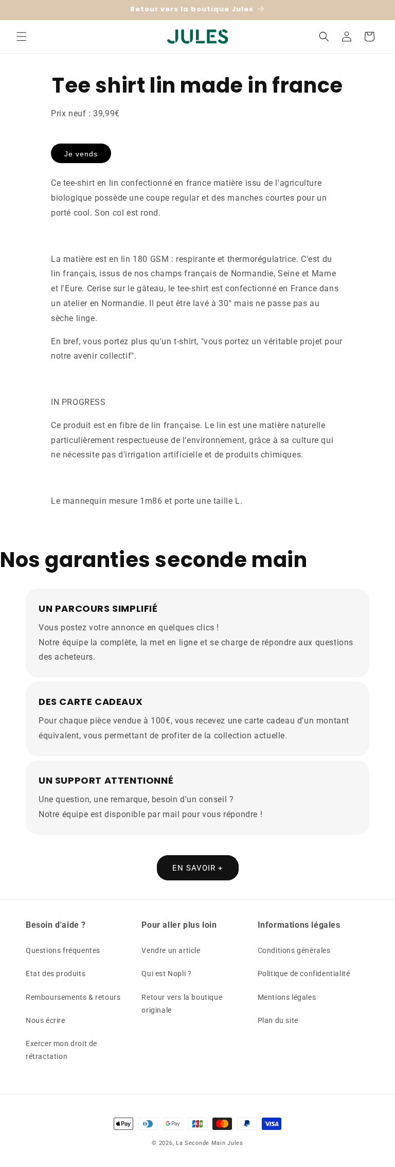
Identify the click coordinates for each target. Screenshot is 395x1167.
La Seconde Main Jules (209, 1143)
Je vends (81, 154)
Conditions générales (294, 950)
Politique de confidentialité (304, 973)
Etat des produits (55, 973)
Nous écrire (45, 1020)
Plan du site (278, 1020)
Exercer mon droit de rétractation (61, 1049)
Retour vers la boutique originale (181, 1003)
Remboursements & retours (73, 997)
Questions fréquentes (63, 950)
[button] (21, 36)
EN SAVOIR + (197, 868)
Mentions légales (287, 997)
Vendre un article (170, 950)
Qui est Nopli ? (166, 973)
